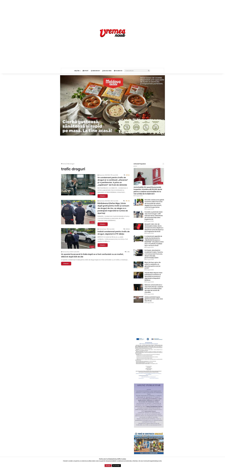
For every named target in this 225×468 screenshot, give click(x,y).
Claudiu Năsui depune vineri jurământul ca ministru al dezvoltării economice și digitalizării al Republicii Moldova (153, 276)
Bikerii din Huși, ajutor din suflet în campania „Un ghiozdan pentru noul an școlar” (153, 265)
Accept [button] (108, 465)
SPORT (86, 71)
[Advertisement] (112, 12)
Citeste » (102, 196)
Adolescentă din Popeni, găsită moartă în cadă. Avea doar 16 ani (154, 299)
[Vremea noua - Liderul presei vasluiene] (112, 33)
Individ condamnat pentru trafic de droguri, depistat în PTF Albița (114, 232)
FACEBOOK (118, 71)
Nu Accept (116, 465)
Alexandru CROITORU (104, 175)
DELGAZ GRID (107, 71)
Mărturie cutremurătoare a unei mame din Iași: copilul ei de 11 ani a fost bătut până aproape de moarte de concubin (154, 288)
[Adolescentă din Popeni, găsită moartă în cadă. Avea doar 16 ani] (138, 299)
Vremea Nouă (102, 229)
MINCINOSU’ (96, 71)
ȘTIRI (77, 71)
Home (64, 164)
